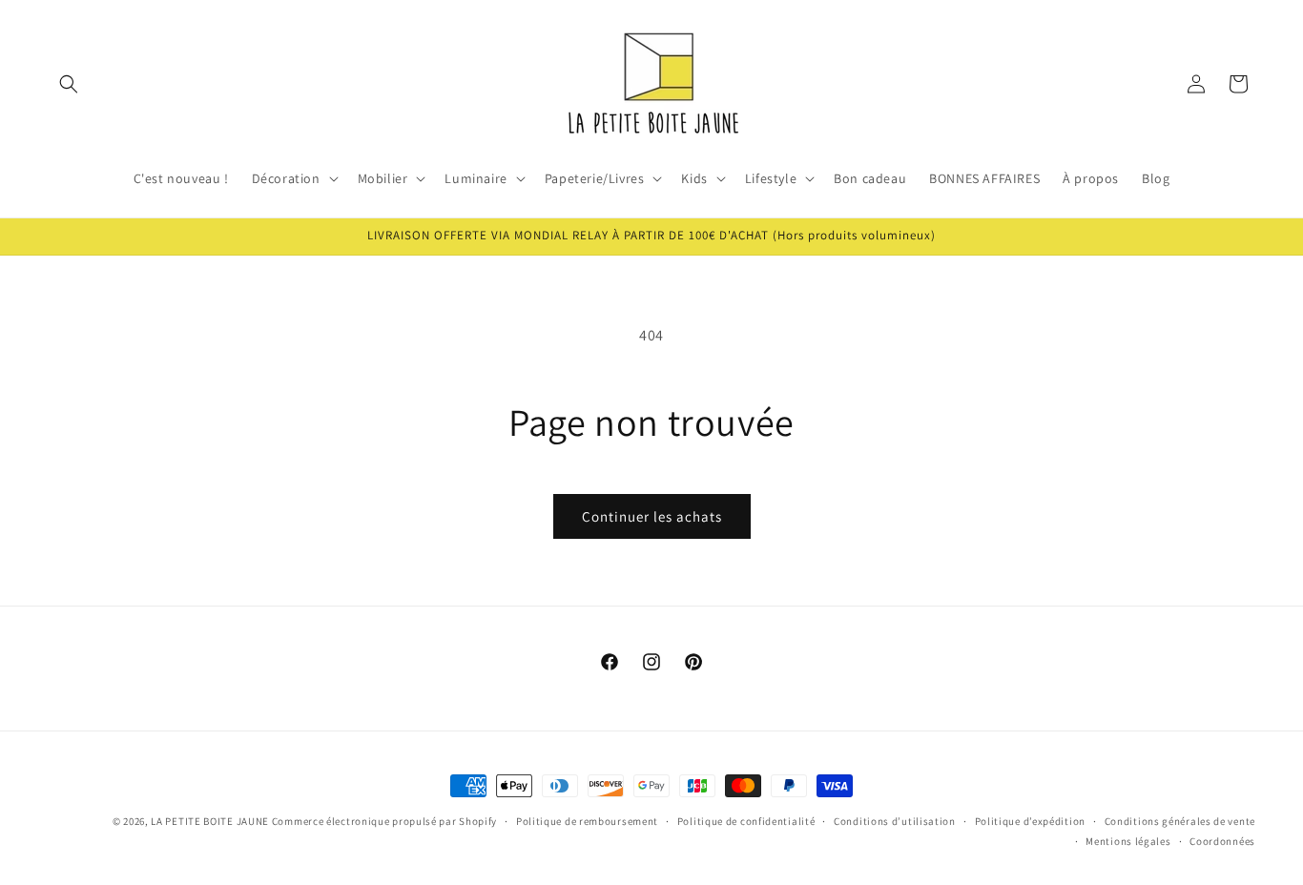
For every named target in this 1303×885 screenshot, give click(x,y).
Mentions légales (1128, 841)
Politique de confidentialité (746, 821)
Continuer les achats (652, 516)
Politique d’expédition (1030, 821)
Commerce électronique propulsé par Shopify (384, 821)
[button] (69, 84)
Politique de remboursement (587, 821)
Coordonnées (1222, 841)
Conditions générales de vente (1180, 821)
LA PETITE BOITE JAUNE (210, 821)
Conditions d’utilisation (895, 821)
